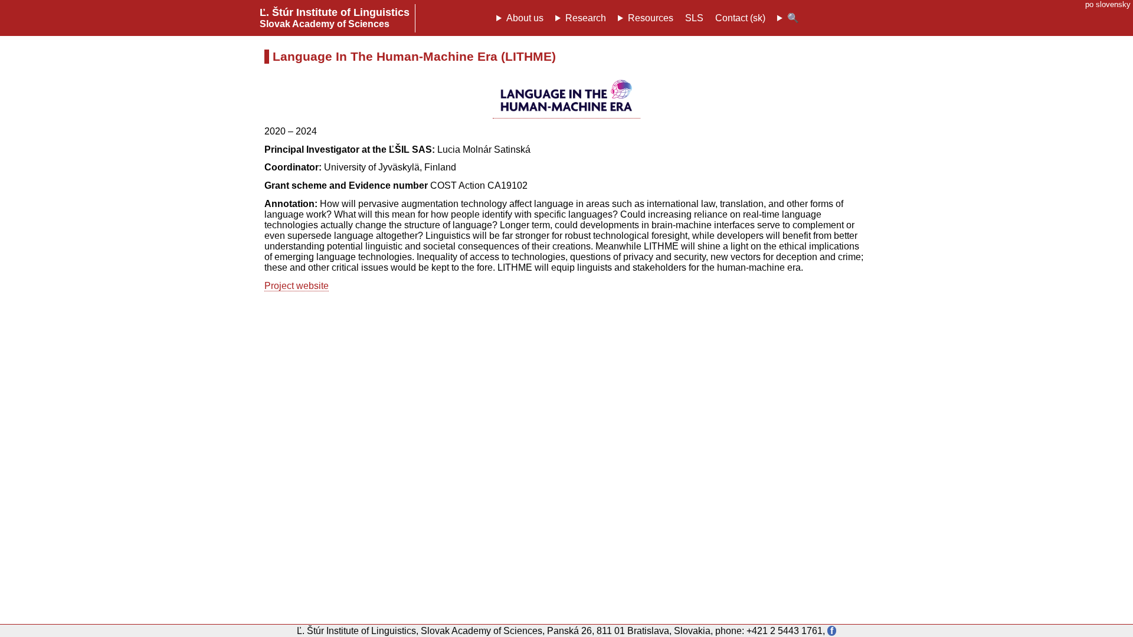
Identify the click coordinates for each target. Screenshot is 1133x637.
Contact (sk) (740, 18)
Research (585, 18)
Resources (650, 18)
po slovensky (1108, 4)
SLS (694, 18)
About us (524, 18)
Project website (296, 286)
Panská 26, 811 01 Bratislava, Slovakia (628, 631)
